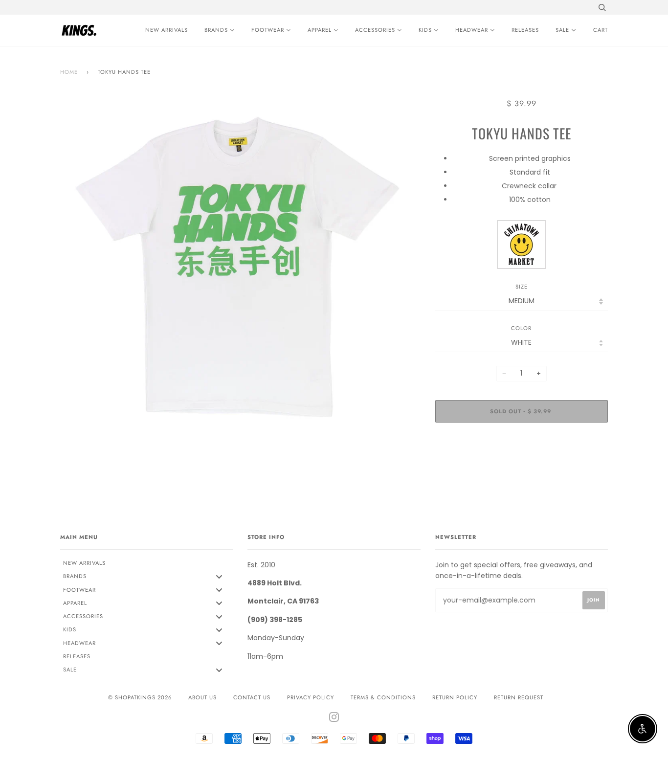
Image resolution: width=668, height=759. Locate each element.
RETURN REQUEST (518, 697)
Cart (600, 30)
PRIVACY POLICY (310, 697)
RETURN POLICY (454, 697)
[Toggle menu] (219, 576)
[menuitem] (164, 30)
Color (521, 328)
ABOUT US (202, 697)
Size (521, 286)
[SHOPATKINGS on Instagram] (334, 719)
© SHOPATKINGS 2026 (140, 697)
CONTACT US (251, 697)
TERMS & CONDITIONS (383, 697)
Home (69, 72)
